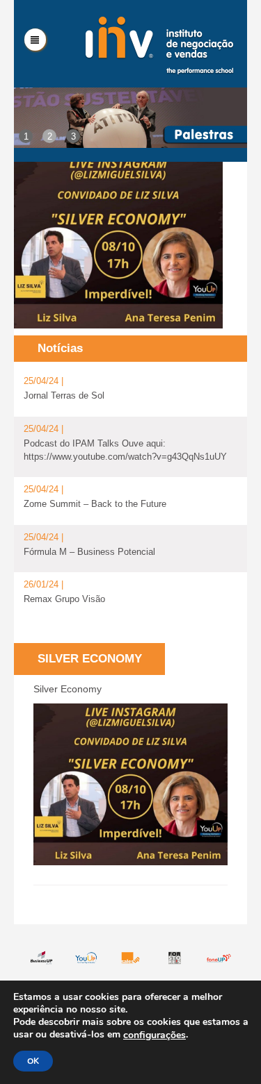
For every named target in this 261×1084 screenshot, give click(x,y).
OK (33, 1061)
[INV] (159, 44)
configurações (154, 1035)
